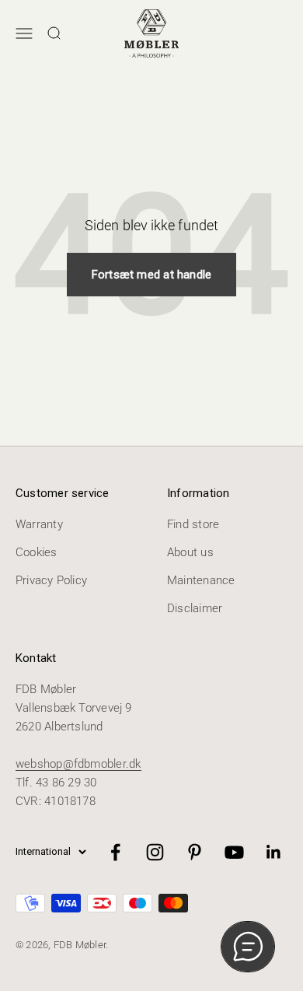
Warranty (39, 524)
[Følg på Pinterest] (194, 852)
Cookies (36, 552)
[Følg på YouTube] (234, 852)
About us (190, 552)
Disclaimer (194, 608)
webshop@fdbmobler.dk (78, 764)
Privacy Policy (51, 580)
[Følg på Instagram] (155, 852)
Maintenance (201, 580)
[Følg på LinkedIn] (273, 852)
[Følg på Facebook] (115, 852)
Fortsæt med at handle (152, 275)
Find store (193, 524)
